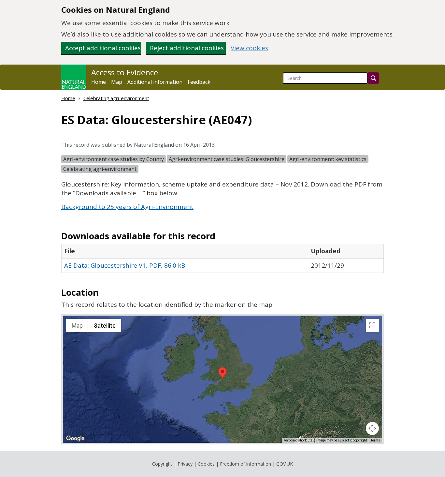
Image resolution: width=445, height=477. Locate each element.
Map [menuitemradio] (77, 325)
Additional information (154, 81)
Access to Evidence (124, 72)
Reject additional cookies (187, 48)
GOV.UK (284, 464)
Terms (375, 440)
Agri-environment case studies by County (113, 159)
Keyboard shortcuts (297, 440)
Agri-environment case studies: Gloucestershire (226, 159)
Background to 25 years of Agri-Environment (127, 206)
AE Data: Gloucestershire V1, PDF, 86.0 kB (124, 265)
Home (98, 81)
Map (116, 81)
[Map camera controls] (372, 428)
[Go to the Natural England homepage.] (73, 77)
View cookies (249, 48)
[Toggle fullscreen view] (372, 325)
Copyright (162, 464)
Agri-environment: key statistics (327, 159)
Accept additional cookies (103, 48)
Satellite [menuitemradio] (105, 325)
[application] (222, 379)
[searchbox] (325, 78)
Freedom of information (245, 464)
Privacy (185, 464)
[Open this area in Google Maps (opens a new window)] (75, 438)
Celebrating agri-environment (116, 98)
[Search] (373, 78)
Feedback (199, 81)
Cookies (206, 464)
